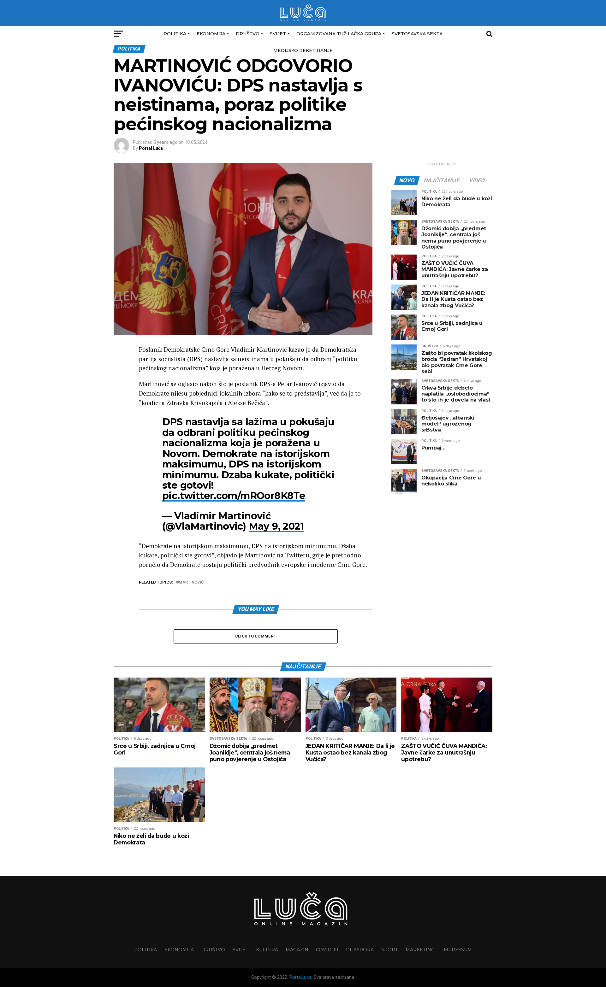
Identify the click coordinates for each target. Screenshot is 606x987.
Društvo (247, 34)
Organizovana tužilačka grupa (338, 34)
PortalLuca (300, 977)
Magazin (297, 950)
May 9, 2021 (276, 526)
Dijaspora (360, 950)
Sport (389, 950)
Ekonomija (211, 34)
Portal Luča (151, 148)
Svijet (278, 34)
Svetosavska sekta (417, 34)
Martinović (191, 582)
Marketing (420, 950)
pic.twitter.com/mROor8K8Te (233, 496)
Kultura (267, 950)
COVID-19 (327, 950)
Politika (174, 34)
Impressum (457, 950)
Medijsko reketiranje (303, 50)
